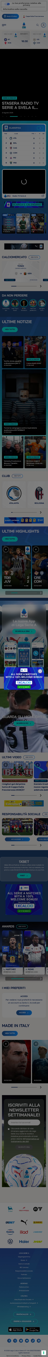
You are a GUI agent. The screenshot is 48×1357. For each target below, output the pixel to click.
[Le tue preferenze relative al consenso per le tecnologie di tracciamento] (43, 1352)
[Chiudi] (40, 671)
